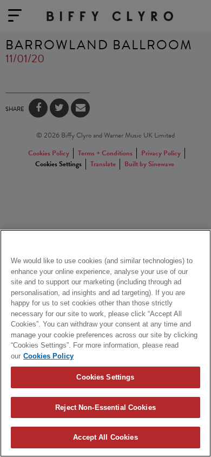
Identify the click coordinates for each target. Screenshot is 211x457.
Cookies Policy (48, 356)
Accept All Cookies (105, 437)
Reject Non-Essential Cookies (105, 407)
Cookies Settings (105, 377)
